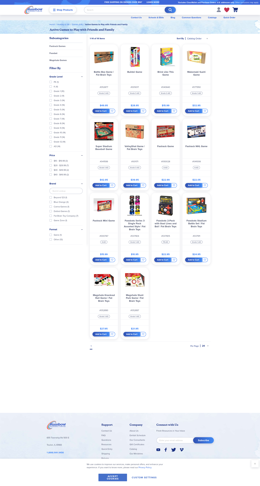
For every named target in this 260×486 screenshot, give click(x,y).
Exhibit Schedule (138, 435)
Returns (105, 458)
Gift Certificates (137, 444)
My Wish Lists (226, 10)
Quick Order (229, 17)
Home (52, 24)
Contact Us (136, 17)
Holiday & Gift (63, 24)
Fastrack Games (57, 46)
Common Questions (191, 17)
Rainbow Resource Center (56, 425)
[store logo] (33, 9)
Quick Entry (106, 448)
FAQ (103, 435)
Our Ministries (136, 453)
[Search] (170, 10)
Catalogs (212, 17)
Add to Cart (100, 110)
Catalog (133, 448)
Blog (173, 17)
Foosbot (53, 53)
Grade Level (56, 76)
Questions (106, 439)
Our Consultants (137, 439)
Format (53, 229)
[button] (218, 9)
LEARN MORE (153, 2)
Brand (52, 183)
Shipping (105, 453)
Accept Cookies (113, 477)
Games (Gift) (77, 24)
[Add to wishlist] (112, 111)
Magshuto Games (58, 60)
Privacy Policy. (145, 467)
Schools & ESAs (156, 17)
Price (52, 155)
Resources (106, 444)
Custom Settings (144, 477)
